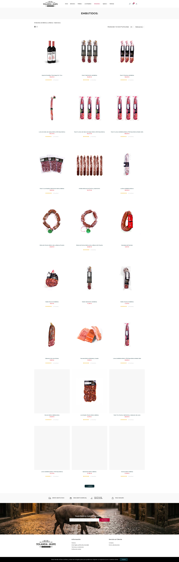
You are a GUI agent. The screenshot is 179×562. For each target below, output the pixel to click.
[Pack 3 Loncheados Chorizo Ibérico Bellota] (52, 505)
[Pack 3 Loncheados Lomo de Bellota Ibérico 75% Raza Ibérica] (89, 505)
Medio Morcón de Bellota (52, 301)
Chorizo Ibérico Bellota (127, 471)
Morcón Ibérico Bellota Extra (52, 415)
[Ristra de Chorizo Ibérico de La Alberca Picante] (52, 221)
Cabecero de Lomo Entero (52, 358)
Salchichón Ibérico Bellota (89, 471)
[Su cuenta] (136, 4)
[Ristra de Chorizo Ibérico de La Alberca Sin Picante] (89, 221)
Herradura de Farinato (127, 245)
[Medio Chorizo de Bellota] (127, 278)
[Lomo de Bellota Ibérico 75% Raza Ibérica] (52, 448)
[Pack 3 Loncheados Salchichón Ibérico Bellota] (52, 165)
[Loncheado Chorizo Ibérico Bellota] (89, 391)
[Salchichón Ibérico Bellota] (89, 448)
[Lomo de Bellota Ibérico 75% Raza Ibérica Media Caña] (127, 335)
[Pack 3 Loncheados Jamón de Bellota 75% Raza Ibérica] (127, 505)
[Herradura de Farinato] (127, 221)
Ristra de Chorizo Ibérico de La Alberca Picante (52, 245)
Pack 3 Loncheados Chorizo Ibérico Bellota (52, 528)
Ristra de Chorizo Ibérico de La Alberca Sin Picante (89, 245)
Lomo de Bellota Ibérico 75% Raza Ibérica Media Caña (127, 358)
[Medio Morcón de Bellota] (52, 278)
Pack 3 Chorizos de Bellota (127, 75)
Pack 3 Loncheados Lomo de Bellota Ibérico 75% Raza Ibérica (89, 528)
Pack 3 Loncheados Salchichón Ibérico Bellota (52, 188)
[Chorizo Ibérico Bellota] (127, 448)
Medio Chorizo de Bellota (127, 301)
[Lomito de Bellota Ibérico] (127, 165)
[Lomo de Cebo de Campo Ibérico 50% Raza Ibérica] (52, 108)
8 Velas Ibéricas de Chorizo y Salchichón (89, 188)
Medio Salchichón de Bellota (89, 301)
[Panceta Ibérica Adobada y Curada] (89, 335)
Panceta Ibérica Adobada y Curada (89, 358)
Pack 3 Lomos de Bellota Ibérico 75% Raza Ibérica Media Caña (127, 132)
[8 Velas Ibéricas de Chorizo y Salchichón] (89, 165)
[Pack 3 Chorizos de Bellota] (127, 52)
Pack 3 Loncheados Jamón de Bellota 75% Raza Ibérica (127, 528)
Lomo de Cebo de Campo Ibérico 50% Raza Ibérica (52, 132)
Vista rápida (66, 35)
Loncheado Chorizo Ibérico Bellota (89, 415)
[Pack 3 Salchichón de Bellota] (89, 52)
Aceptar (124, 559)
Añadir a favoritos (66, 32)
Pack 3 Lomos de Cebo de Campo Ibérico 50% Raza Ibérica (89, 132)
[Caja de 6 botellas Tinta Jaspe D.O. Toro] (52, 52)
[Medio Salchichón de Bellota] (89, 278)
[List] (37, 27)
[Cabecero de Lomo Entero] (52, 335)
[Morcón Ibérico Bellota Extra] (52, 391)
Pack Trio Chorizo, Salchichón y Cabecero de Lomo (127, 415)
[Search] (130, 4)
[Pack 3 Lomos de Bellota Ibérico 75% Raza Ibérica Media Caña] (127, 108)
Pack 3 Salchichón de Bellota (89, 75)
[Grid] (35, 27)
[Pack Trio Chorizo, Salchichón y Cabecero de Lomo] (127, 391)
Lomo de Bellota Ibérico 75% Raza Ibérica (52, 471)
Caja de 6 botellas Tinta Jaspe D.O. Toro (52, 75)
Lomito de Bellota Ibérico (127, 188)
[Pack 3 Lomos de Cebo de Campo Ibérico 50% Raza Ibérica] (89, 108)
